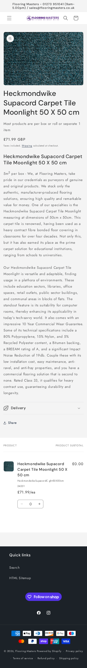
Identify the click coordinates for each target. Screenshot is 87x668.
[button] (9, 18)
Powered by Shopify (49, 651)
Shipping (27, 145)
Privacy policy (74, 651)
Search (14, 567)
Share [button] (12, 422)
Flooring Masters (25, 651)
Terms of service (23, 658)
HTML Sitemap (20, 578)
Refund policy (46, 658)
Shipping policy (69, 658)
